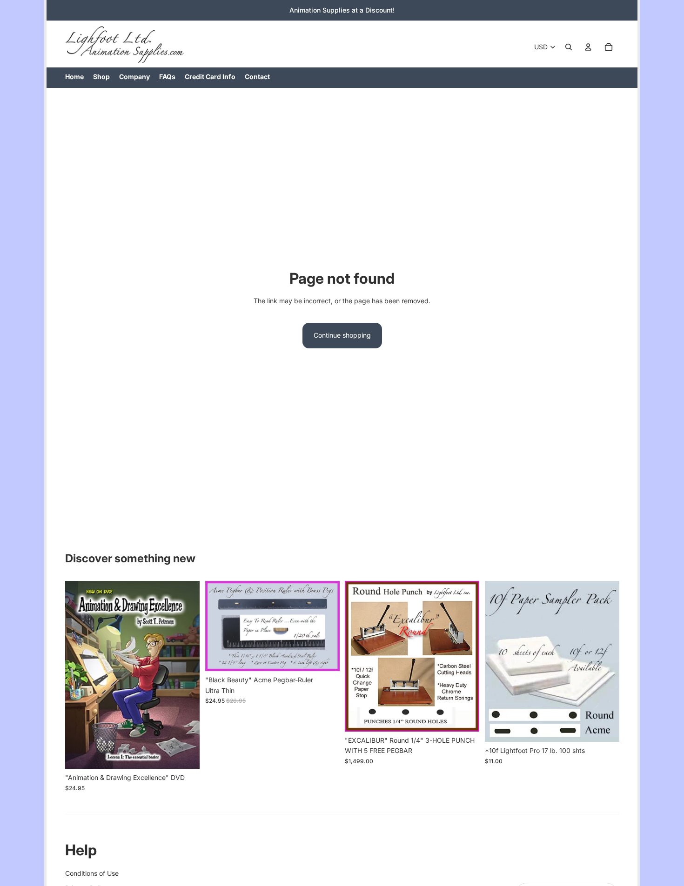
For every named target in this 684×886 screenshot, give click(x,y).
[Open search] (568, 47)
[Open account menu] (588, 47)
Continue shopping (342, 335)
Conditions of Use (92, 873)
